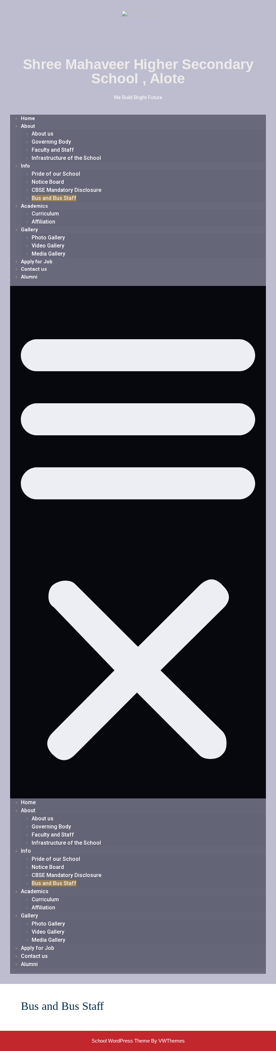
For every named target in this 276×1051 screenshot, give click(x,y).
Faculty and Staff (53, 150)
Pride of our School (56, 174)
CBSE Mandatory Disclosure (66, 190)
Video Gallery (48, 245)
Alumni (29, 277)
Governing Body (51, 142)
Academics (34, 206)
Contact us (34, 269)
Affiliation (43, 221)
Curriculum (45, 213)
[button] (138, 542)
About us (43, 133)
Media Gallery (48, 254)
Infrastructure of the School (66, 158)
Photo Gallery (48, 237)
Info (25, 166)
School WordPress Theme (121, 1041)
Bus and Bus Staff (54, 198)
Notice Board (48, 182)
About (28, 126)
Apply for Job (37, 262)
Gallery (29, 230)
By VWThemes (168, 1041)
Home (28, 118)
